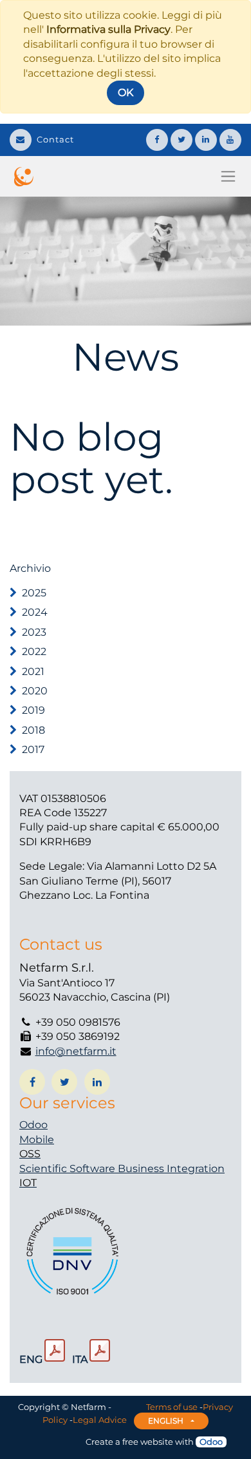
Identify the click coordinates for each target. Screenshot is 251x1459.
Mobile (36, 1139)
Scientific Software (68, 1168)
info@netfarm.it (75, 1051)
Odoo (33, 1125)
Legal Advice (100, 1420)
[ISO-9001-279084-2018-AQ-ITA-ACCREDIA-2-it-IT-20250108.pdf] (100, 1350)
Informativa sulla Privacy (108, 29)
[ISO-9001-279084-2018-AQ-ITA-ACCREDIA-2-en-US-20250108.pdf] (54, 1350)
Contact (55, 139)
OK (125, 92)
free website (147, 1441)
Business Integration (171, 1168)
